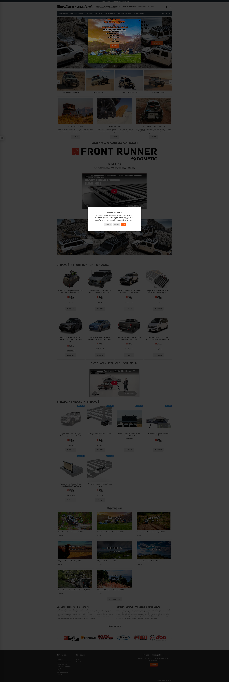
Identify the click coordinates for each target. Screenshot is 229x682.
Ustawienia (108, 224)
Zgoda (123, 224)
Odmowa (116, 224)
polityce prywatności (126, 220)
